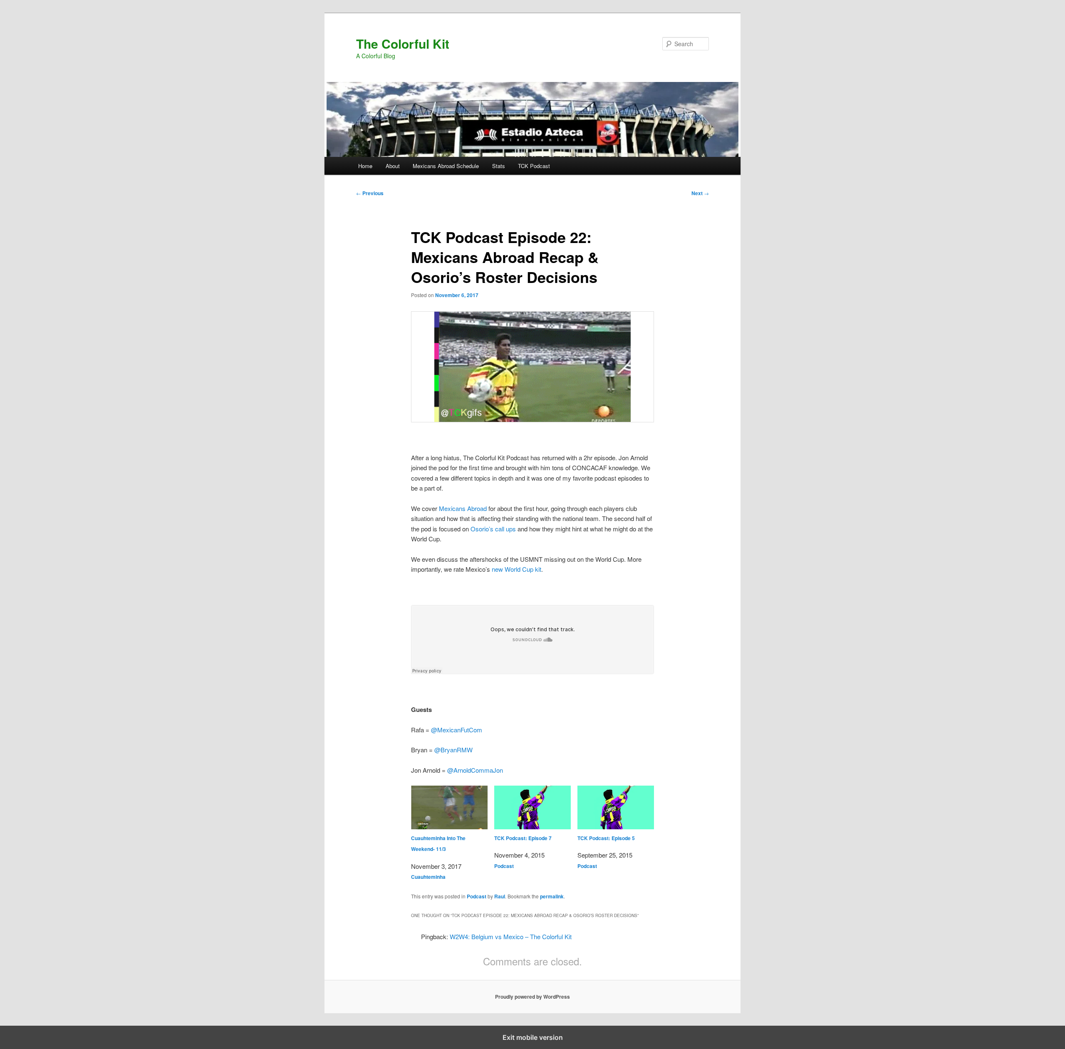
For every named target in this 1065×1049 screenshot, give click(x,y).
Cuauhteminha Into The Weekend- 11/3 (438, 843)
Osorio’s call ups (493, 528)
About (393, 166)
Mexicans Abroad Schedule (446, 166)
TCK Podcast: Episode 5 (606, 838)
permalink (552, 896)
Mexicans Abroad (463, 508)
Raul (499, 896)
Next (700, 193)
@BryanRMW (453, 749)
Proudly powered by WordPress (532, 996)
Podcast (504, 866)
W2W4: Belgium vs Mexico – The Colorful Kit (511, 936)
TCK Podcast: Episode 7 (523, 838)
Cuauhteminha (428, 876)
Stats (498, 166)
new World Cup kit (516, 569)
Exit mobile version (533, 1037)
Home (365, 166)
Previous (370, 193)
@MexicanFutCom (456, 729)
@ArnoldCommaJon (475, 770)
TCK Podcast (534, 166)
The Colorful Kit (402, 43)
